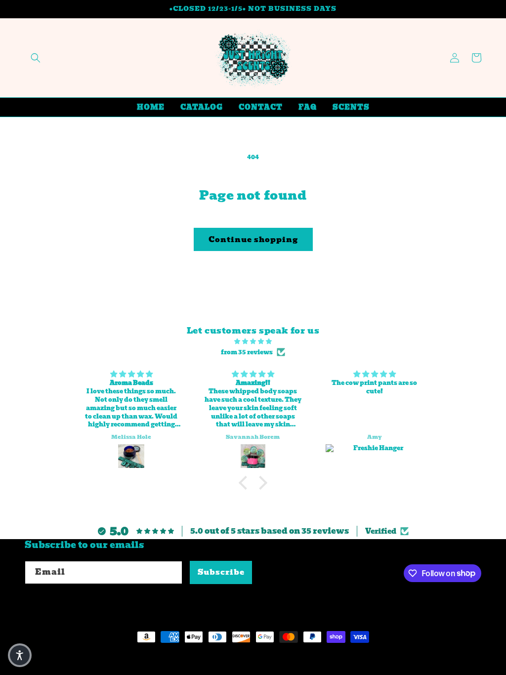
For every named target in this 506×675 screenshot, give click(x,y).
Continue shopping (253, 240)
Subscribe (221, 572)
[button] (35, 58)
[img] (252, 341)
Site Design (153, 655)
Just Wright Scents (86, 655)
